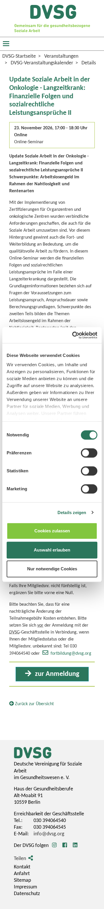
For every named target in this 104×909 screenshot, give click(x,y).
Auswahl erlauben (52, 549)
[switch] (89, 453)
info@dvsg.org (49, 834)
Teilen (20, 858)
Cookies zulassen (52, 530)
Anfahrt (22, 874)
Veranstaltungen (61, 56)
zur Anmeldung (56, 674)
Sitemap (22, 880)
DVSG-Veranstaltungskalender (42, 63)
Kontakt (22, 867)
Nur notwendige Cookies (52, 568)
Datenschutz (27, 894)
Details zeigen (71, 512)
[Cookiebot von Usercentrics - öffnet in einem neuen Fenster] (73, 335)
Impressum (25, 887)
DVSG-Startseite (19, 56)
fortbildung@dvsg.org (71, 653)
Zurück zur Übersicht (34, 704)
